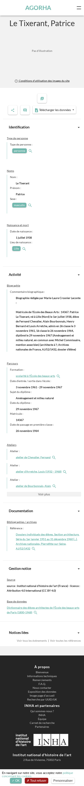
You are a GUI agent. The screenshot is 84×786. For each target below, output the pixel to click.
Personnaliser (63, 780)
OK (17, 780)
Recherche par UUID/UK (42, 699)
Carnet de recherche (42, 723)
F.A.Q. (42, 684)
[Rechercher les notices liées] (59, 376)
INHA (42, 715)
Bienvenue (42, 672)
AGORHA (38, 7)
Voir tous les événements (32, 640)
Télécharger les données (54, 110)
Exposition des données (42, 692)
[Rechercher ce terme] (31, 150)
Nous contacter (42, 688)
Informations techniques (42, 676)
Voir (44, 494)
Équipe (42, 719)
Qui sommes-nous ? (42, 711)
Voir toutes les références (65, 640)
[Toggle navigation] (79, 8)
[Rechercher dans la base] (36, 612)
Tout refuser (37, 780)
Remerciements (42, 680)
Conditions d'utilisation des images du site (43, 80)
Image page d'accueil (42, 696)
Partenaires (42, 727)
